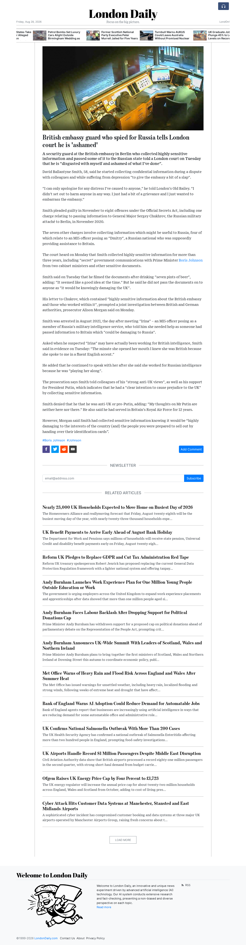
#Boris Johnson (53, 440)
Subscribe (194, 478)
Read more (104, 907)
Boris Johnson (191, 260)
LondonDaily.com (46, 938)
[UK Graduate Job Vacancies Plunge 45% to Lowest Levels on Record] (183, 36)
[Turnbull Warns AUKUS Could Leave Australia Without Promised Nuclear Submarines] (130, 36)
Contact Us (67, 938)
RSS (187, 885)
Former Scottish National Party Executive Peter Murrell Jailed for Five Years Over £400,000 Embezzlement (103, 38)
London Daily (123, 13)
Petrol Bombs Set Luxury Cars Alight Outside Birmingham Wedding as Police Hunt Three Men (47, 36)
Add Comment (191, 449)
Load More (123, 840)
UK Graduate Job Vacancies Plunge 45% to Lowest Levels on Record (210, 35)
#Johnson (74, 440)
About (80, 938)
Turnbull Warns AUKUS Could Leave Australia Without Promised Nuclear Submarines (155, 36)
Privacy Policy (95, 938)
